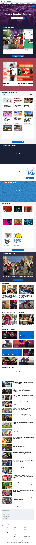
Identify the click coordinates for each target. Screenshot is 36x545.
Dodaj (33, 5)
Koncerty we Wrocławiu (11, 59)
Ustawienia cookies (26, 542)
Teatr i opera (7, 203)
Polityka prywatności (20, 542)
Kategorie (6, 510)
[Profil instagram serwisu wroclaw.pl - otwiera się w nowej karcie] (2, 532)
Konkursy (6, 283)
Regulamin (8, 542)
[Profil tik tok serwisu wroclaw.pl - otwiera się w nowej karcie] (4, 532)
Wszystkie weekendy (30, 178)
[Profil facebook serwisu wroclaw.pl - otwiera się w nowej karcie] (6, 532)
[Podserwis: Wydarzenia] (8, 1)
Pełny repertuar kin (18, 279)
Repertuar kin (9, 518)
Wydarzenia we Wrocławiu (18, 56)
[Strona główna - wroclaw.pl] (3, 1)
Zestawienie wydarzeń (10, 165)
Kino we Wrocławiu (10, 253)
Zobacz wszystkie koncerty (18, 88)
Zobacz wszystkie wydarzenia (18, 141)
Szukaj (24, 18)
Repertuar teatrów (10, 516)
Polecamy (4, 512)
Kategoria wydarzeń (9, 329)
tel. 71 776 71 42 (4, 528)
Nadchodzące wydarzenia (10, 92)
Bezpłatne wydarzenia (10, 145)
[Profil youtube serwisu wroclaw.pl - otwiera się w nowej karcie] (7, 532)
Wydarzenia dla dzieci (10, 182)
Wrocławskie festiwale (6, 514)
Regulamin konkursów (14, 542)
